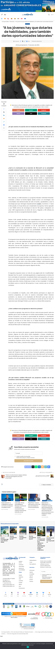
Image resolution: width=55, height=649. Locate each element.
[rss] (49, 594)
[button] (25, 41)
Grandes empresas (32, 500)
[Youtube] (24, 594)
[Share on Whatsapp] (36, 466)
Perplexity (43, 113)
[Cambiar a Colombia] (11, 18)
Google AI (43, 110)
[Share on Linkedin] (4, 115)
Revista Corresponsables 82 (32, 537)
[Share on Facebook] (21, 41)
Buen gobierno (49, 500)
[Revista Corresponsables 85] (13, 530)
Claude (18, 110)
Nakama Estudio (29, 632)
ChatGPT (31, 110)
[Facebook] (6, 594)
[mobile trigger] (2, 15)
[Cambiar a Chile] (8, 18)
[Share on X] (23, 41)
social (39, 204)
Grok (31, 113)
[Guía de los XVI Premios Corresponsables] (50, 531)
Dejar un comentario (47, 484)
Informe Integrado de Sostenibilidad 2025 (17, 633)
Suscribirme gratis (28, 460)
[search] (49, 14)
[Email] (4, 118)
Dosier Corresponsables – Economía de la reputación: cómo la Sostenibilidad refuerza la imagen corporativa (41, 544)
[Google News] (30, 594)
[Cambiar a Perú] (21, 18)
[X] (12, 594)
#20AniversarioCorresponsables (7, 499)
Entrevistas (4, 500)
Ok (27, 647)
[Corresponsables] (27, 14)
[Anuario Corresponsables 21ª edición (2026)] (4, 531)
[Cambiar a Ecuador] (15, 18)
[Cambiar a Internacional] (25, 18)
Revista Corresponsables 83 (22, 537)
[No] (53, 645)
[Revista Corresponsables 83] (22, 530)
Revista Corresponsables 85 (13, 537)
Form (1, 636)
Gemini (18, 113)
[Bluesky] (43, 594)
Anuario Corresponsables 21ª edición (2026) (4, 540)
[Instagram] (18, 594)
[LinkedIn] (37, 594)
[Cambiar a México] (18, 18)
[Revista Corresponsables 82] (32, 530)
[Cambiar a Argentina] (1, 18)
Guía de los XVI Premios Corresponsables (50, 540)
